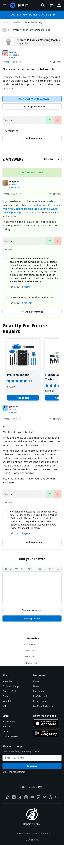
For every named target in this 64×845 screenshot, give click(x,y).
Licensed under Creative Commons (32, 833)
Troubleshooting (33, 22)
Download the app (44, 715)
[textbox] (32, 588)
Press (36, 681)
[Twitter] (20, 797)
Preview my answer (32, 610)
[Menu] (4, 5)
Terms (5, 731)
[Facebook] (14, 797)
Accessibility (8, 721)
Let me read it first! (15, 771)
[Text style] (30, 569)
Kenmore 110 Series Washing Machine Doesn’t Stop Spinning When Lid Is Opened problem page (31, 208)
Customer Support (12, 686)
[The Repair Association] (57, 797)
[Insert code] (16, 569)
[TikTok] (7, 797)
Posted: (11, 62)
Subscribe (32, 765)
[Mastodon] (38, 797)
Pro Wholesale (40, 696)
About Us (7, 681)
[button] (43, 5)
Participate (38, 691)
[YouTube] (32, 797)
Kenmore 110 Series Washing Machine (30, 29)
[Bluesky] (44, 797)
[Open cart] (51, 5)
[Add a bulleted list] (57, 569)
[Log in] (59, 5)
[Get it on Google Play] (45, 733)
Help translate (29, 787)
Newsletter (8, 701)
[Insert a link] (21, 569)
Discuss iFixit (9, 691)
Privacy (6, 726)
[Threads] (50, 797)
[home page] (19, 5)
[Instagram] (26, 797)
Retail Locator (40, 701)
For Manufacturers (43, 706)
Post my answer (32, 618)
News (36, 686)
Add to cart (23, 397)
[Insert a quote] (44, 569)
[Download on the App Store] (45, 723)
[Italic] (11, 569)
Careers (6, 696)
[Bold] (5, 569)
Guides (16, 22)
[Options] (4, 30)
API (4, 706)
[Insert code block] (39, 569)
